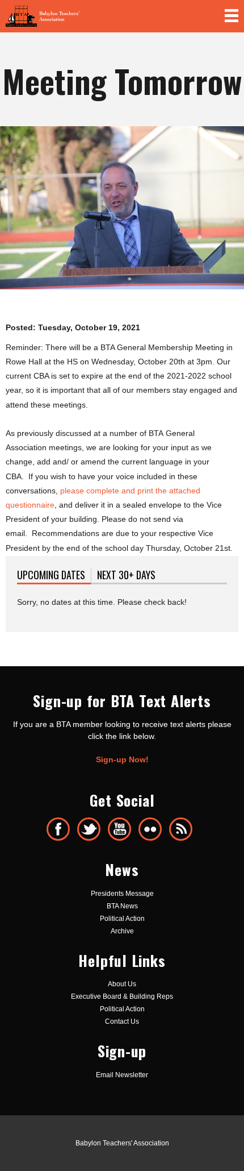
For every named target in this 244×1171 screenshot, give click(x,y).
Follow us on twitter (88, 829)
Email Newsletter (122, 1075)
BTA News (122, 906)
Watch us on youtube (119, 829)
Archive (122, 931)
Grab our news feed (180, 829)
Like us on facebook (58, 829)
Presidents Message (122, 894)
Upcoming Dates (54, 574)
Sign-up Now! (122, 759)
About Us (122, 984)
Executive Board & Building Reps (122, 996)
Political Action (122, 919)
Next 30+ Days (126, 574)
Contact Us (122, 1021)
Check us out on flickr (150, 829)
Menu (231, 16)
